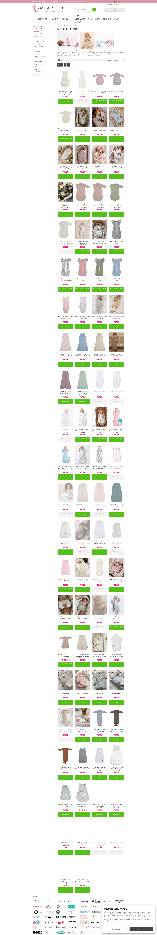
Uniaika (36, 39)
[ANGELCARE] (71, 903)
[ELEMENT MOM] (83, 918)
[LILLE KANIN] (72, 934)
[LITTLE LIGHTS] (107, 933)
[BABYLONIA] (60, 908)
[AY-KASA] (96, 903)
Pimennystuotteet (39, 46)
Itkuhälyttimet (38, 54)
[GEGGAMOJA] (96, 922)
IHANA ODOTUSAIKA (54, 19)
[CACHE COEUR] (71, 913)
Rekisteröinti (112, 4)
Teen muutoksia (116, 929)
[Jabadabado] (96, 928)
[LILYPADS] (83, 934)
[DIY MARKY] (36, 918)
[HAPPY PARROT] (35, 928)
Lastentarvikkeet (38, 34)
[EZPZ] (36, 923)
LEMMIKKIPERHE (107, 19)
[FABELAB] (49, 923)
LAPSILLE (90, 19)
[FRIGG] (84, 923)
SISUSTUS (97, 19)
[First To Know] (60, 923)
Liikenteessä (37, 59)
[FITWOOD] (72, 923)
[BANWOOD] (95, 908)
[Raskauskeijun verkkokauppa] (78, 16)
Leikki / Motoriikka (38, 61)
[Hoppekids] (61, 928)
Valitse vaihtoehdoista (99, 100)
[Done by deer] (49, 918)
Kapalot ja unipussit (40, 44)
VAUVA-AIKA (65, 19)
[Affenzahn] (61, 903)
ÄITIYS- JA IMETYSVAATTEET (78, 19)
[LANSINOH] (61, 933)
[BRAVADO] (60, 913)
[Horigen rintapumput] (72, 928)
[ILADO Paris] (84, 928)
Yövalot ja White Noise (40, 49)
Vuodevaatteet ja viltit (40, 56)
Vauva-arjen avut (38, 36)
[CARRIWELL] (84, 913)
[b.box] (107, 903)
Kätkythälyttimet (39, 51)
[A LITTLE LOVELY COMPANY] (49, 902)
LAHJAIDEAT (116, 19)
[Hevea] (49, 928)
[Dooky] (61, 918)
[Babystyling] (84, 907)
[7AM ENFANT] (36, 903)
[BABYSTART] (71, 908)
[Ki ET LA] (37, 933)
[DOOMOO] (72, 918)
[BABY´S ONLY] (48, 908)
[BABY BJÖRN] (37, 907)
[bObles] (37, 913)
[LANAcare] (46, 934)
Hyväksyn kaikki (141, 929)
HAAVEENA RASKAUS (42, 19)
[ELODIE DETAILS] (93, 918)
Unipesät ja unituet (39, 41)
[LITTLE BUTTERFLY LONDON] (94, 934)
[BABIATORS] (119, 903)
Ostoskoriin (65, 101)
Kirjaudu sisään (121, 4)
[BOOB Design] (49, 913)
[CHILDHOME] (96, 913)
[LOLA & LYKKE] (119, 933)
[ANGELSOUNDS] (84, 902)
